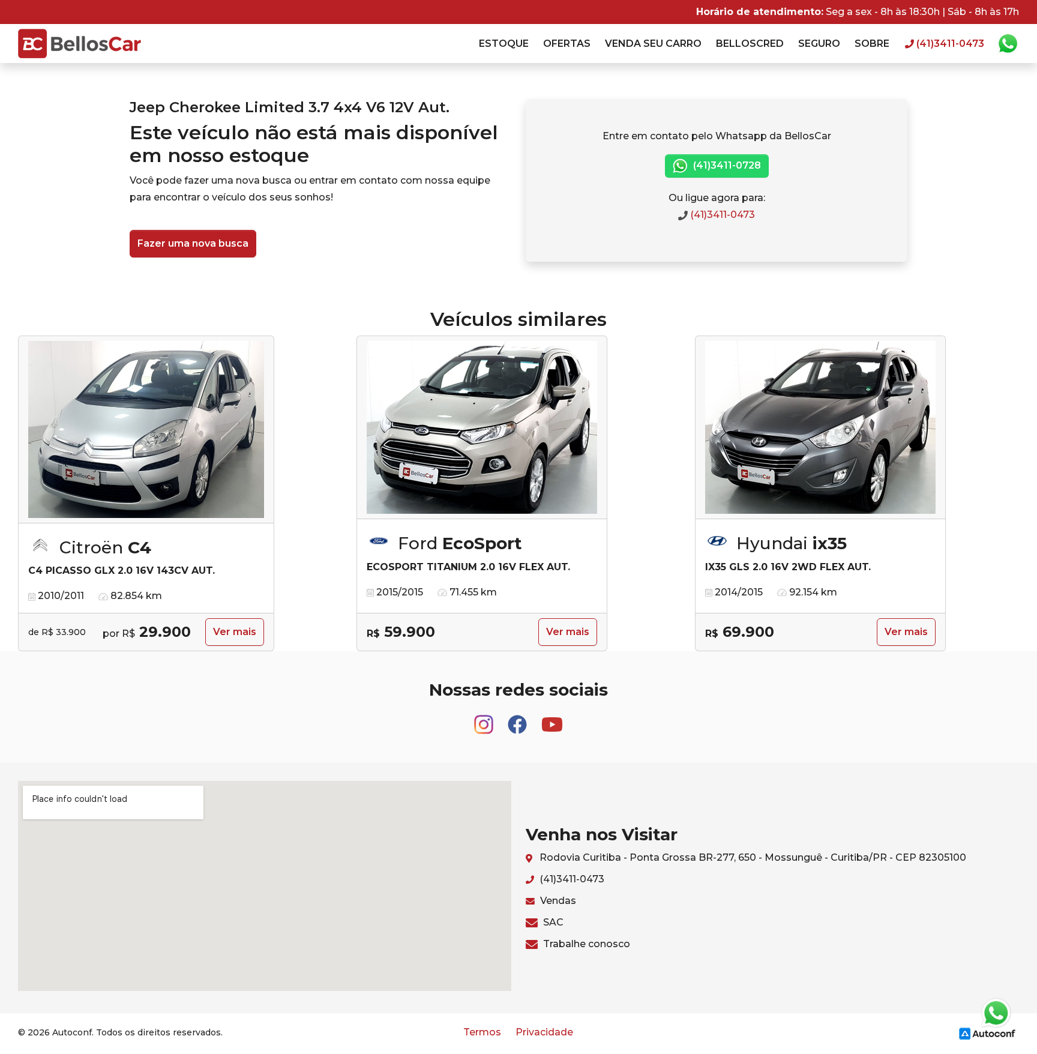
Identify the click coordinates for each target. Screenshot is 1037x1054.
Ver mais (234, 631)
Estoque (504, 43)
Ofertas (567, 43)
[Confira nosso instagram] (485, 718)
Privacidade (544, 1032)
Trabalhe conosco (585, 944)
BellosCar (79, 43)
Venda (653, 43)
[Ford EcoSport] (482, 427)
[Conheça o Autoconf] (987, 1032)
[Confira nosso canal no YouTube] (552, 718)
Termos (482, 1032)
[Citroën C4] (146, 429)
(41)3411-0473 (721, 214)
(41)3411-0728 (726, 165)
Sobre (872, 43)
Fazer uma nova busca (192, 243)
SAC (552, 922)
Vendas (557, 900)
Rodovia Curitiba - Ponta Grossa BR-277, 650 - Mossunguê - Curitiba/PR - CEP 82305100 (751, 857)
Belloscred (750, 43)
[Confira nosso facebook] (518, 718)
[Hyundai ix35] (820, 427)
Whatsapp (1007, 44)
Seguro (819, 43)
